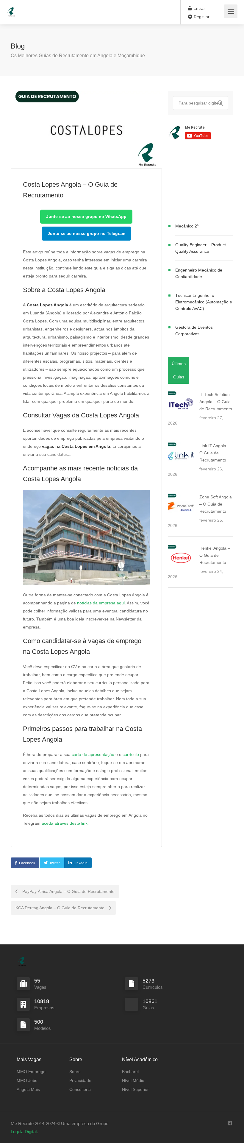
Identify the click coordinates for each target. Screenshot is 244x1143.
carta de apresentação (93, 754)
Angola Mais (28, 1089)
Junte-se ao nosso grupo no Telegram (86, 233)
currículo (131, 754)
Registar (201, 16)
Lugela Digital (24, 1131)
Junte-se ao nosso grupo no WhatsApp (86, 216)
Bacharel (130, 1071)
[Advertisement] (200, 182)
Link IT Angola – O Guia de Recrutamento (214, 452)
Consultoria (80, 1089)
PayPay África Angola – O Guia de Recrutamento (68, 891)
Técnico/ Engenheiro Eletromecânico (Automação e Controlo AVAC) (203, 302)
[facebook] (229, 1123)
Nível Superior (135, 1089)
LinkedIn (80, 863)
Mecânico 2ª (186, 226)
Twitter (54, 863)
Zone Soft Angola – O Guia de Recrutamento (215, 504)
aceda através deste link (64, 823)
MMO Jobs (27, 1080)
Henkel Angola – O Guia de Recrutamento (214, 555)
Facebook (27, 863)
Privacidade (80, 1080)
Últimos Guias (179, 370)
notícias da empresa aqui (101, 603)
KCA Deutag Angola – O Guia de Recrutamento (60, 907)
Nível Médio (133, 1080)
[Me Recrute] (11, 9)
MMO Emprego (31, 1071)
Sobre (75, 1071)
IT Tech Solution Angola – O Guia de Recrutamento (215, 401)
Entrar (198, 8)
